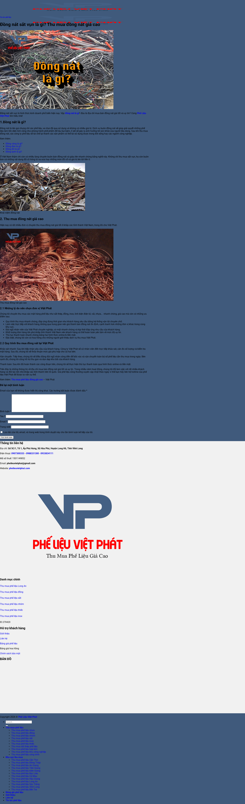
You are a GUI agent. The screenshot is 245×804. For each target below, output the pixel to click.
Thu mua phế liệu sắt (10, 598)
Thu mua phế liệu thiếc (11, 610)
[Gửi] (7, 725)
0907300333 (17, 453)
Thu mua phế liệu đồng (11, 592)
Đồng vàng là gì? (14, 143)
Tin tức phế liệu (5, 17)
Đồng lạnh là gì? (14, 151)
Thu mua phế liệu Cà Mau (24, 776)
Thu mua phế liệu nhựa (23, 730)
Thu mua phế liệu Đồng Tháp (26, 762)
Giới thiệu (4, 633)
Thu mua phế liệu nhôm (12, 604)
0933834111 (47, 453)
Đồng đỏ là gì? (13, 149)
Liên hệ (3, 638)
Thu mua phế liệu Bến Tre (24, 789)
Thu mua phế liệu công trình (25, 754)
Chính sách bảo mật (10, 653)
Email (3, 421)
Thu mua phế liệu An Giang (25, 765)
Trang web (5, 426)
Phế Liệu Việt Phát (27, 717)
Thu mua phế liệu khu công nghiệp (28, 751)
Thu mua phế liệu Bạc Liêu (24, 773)
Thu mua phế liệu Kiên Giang (25, 770)
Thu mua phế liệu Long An (13, 586)
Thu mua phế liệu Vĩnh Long (25, 787)
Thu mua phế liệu (14, 727)
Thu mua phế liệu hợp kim (24, 749)
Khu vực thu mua (14, 757)
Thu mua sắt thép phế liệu (24, 746)
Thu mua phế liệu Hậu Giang (25, 778)
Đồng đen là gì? (13, 146)
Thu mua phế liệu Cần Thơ (24, 760)
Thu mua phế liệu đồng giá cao (27, 379)
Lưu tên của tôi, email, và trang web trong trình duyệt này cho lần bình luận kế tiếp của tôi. (48, 432)
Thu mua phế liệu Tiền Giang (25, 768)
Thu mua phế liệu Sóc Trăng (25, 784)
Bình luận (5, 411)
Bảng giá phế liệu (8, 643)
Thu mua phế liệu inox (11, 616)
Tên (2, 416)
